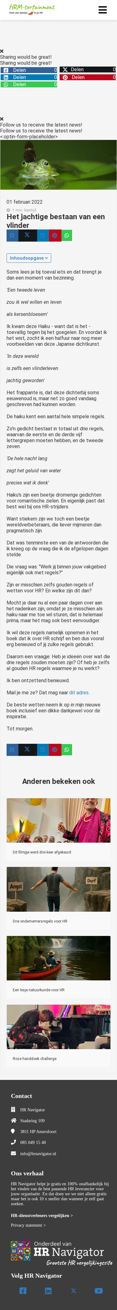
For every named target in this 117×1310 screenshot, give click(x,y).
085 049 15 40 (33, 1142)
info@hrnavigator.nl (38, 1153)
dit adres (79, 693)
